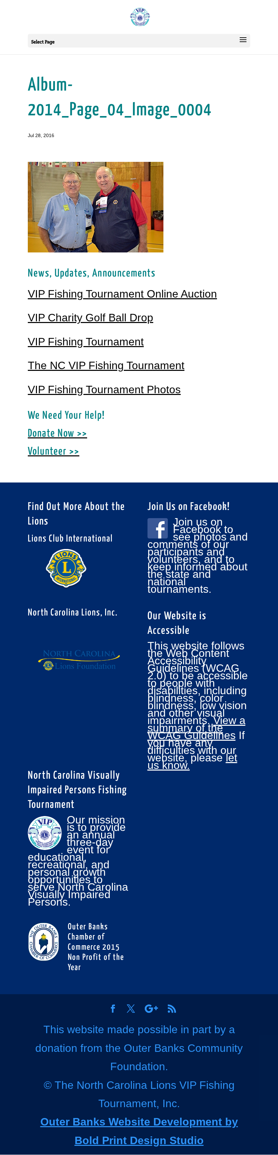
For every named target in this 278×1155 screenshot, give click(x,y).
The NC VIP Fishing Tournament (106, 365)
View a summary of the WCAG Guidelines (196, 727)
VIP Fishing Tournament (86, 342)
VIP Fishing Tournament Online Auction (122, 294)
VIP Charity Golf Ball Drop (90, 317)
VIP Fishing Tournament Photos (104, 389)
